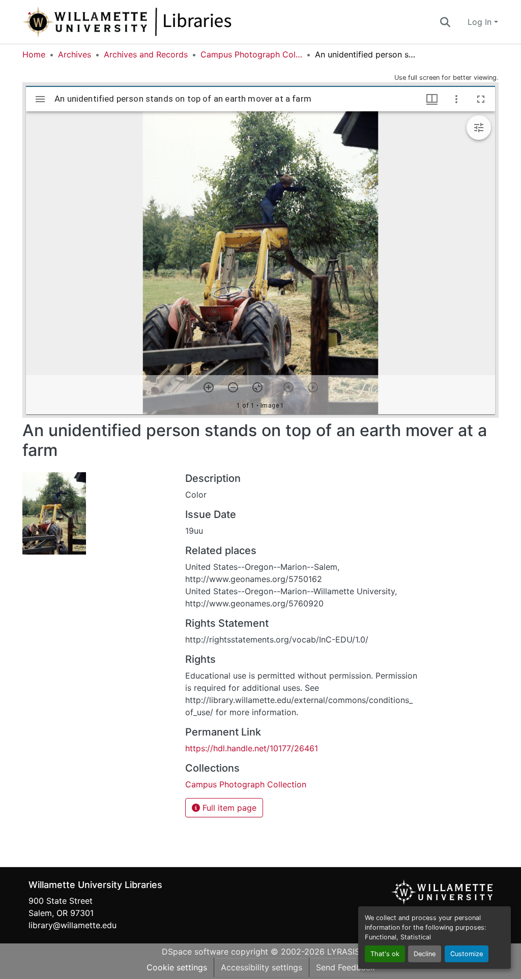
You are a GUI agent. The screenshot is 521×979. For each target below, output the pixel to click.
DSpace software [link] (195, 951)
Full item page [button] (228, 808)
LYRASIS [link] (343, 951)
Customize (466, 954)
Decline (425, 954)
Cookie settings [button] (177, 967)
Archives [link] (74, 54)
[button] (160, 22)
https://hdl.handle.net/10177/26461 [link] (251, 748)
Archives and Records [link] (146, 54)
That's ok (384, 954)
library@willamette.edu (72, 925)
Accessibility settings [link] (261, 967)
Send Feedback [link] (345, 967)
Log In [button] (481, 22)
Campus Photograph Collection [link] (251, 54)
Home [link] (33, 54)
